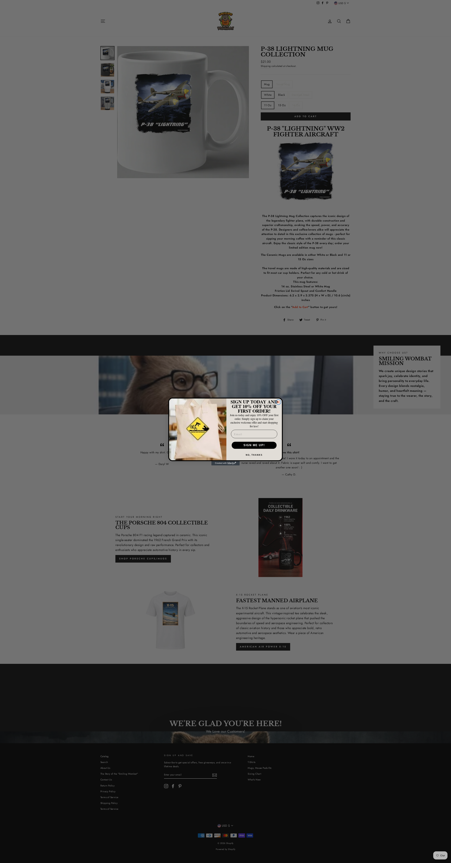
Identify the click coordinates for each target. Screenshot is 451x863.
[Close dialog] (278, 402)
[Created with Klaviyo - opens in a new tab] (225, 463)
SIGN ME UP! (254, 445)
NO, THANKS (254, 455)
